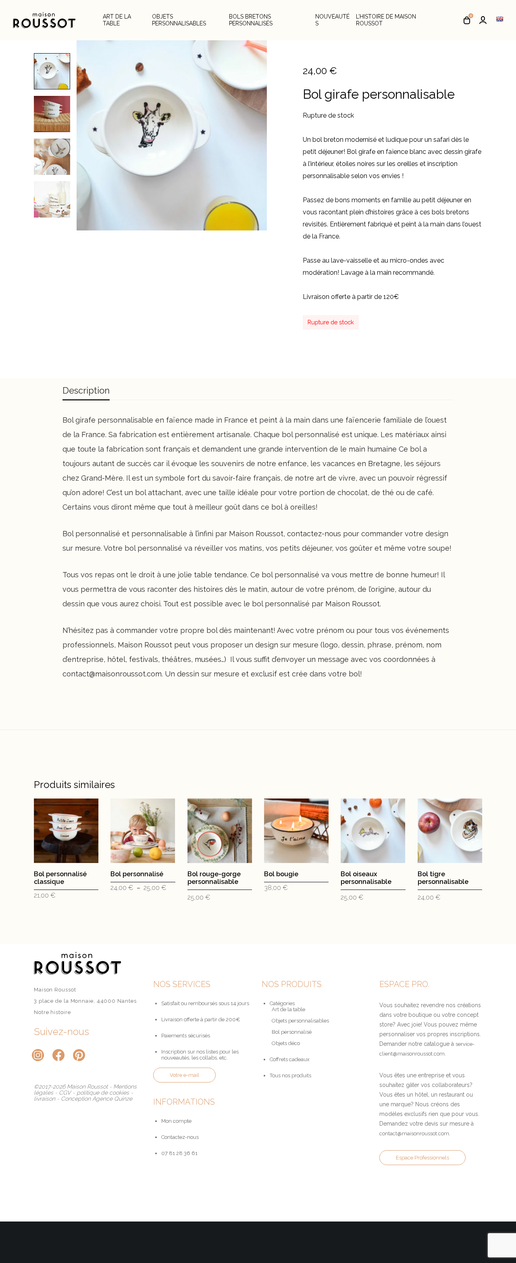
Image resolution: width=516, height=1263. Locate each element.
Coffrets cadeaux (290, 1059)
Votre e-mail (184, 1075)
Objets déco (286, 1043)
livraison (44, 1098)
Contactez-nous (180, 1137)
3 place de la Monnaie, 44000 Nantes (85, 1001)
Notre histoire (52, 1012)
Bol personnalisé (292, 1032)
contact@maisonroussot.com (414, 1133)
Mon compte (176, 1121)
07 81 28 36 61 (179, 1153)
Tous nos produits (290, 1075)
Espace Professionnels (422, 1158)
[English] (499, 19)
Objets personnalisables (300, 1021)
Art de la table (288, 1009)
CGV (65, 1092)
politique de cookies (103, 1092)
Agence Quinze (112, 1098)
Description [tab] (86, 390)
